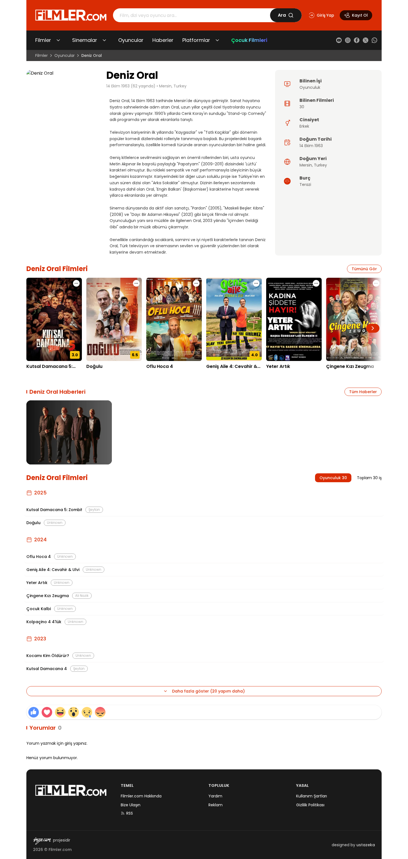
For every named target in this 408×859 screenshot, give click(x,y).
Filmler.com (60, 849)
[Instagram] (348, 40)
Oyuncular (130, 40)
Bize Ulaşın (130, 805)
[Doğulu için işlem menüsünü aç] (136, 283)
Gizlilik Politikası (310, 805)
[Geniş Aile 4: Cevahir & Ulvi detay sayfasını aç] (234, 319)
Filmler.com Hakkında (141, 796)
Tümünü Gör (364, 269)
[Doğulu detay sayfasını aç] (114, 319)
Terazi (305, 184)
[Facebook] (356, 40)
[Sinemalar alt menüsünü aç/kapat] (104, 40)
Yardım (215, 796)
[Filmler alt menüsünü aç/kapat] (58, 40)
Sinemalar (84, 40)
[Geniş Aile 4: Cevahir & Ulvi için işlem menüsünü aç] (256, 283)
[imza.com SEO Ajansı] (42, 841)
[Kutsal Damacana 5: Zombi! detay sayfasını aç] (54, 319)
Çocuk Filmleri (249, 40)
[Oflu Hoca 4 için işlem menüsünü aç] (196, 283)
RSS (129, 813)
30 (301, 107)
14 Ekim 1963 (311, 146)
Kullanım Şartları (311, 796)
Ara (282, 15)
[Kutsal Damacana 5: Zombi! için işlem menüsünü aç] (76, 283)
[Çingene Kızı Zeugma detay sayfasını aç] (354, 319)
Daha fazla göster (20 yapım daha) (208, 691)
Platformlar (196, 40)
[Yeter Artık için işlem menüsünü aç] (316, 283)
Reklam (215, 805)
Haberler (162, 40)
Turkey (320, 165)
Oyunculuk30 (333, 478)
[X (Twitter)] (365, 40)
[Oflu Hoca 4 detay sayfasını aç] (174, 319)
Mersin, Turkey (173, 86)
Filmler (43, 40)
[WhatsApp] (374, 40)
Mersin (305, 165)
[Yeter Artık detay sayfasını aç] (294, 319)
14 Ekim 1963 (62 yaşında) (130, 86)
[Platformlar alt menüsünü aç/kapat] (217, 40)
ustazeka (365, 845)
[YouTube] (339, 40)
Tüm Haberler (363, 392)
